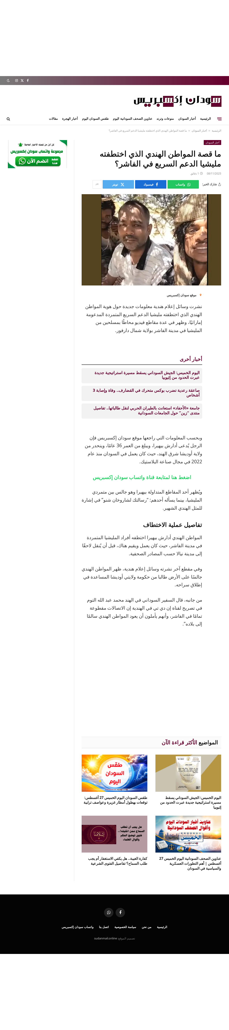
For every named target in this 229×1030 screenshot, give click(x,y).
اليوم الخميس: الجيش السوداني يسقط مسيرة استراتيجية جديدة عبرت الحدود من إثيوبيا (147, 375)
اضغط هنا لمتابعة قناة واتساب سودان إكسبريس (142, 477)
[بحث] (9, 119)
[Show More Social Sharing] (97, 184)
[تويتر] (216, 321)
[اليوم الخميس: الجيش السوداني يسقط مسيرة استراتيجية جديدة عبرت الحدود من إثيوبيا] (188, 773)
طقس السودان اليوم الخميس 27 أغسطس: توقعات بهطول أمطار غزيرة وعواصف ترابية (115, 800)
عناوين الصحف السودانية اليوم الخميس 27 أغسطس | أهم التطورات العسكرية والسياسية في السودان (190, 863)
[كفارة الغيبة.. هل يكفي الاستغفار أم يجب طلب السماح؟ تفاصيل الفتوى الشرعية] (114, 834)
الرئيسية (205, 119)
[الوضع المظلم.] (9, 80)
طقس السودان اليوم (95, 119)
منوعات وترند (165, 119)
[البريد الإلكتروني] (216, 309)
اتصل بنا (104, 927)
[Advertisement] (114, 38)
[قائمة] (219, 119)
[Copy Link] (216, 343)
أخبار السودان (187, 119)
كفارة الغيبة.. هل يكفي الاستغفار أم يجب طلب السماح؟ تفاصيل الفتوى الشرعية (117, 861)
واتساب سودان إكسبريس (77, 927)
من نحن (146, 927)
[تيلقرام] (216, 332)
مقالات (53, 119)
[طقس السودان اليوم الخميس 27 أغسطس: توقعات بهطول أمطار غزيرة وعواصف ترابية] (114, 773)
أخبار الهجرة (70, 119)
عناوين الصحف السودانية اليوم (132, 119)
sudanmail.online (105, 938)
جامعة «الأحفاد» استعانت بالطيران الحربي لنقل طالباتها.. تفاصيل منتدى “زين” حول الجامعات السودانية (146, 410)
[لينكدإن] (216, 298)
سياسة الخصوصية (125, 927)
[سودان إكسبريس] (177, 101)
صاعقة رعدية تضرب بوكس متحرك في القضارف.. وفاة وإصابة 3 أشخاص (146, 392)
